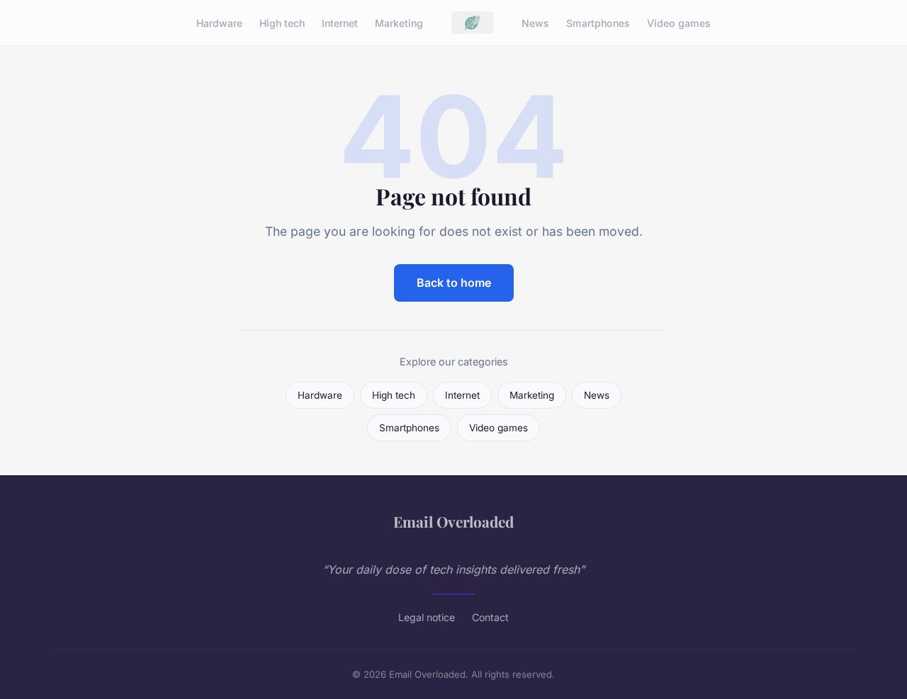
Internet (340, 22)
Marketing (399, 22)
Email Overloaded (453, 521)
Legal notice (426, 617)
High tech (282, 22)
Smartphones (598, 22)
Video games (679, 22)
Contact (490, 617)
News (535, 22)
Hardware (219, 22)
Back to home (454, 282)
